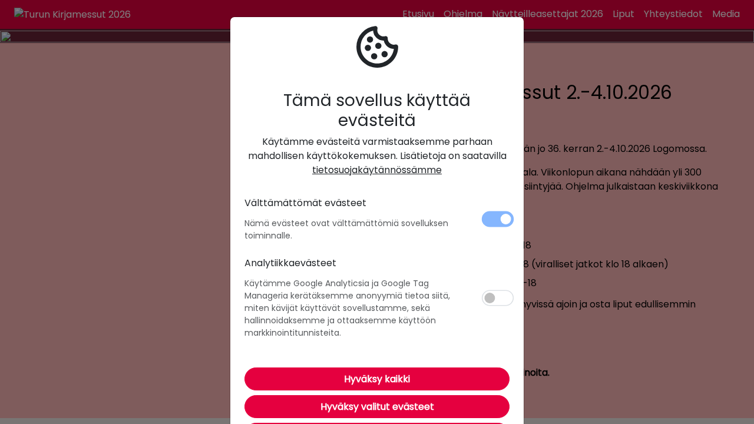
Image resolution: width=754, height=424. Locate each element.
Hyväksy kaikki (377, 379)
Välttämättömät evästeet (305, 203)
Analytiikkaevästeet (290, 263)
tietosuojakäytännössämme (377, 170)
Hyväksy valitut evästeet (377, 406)
